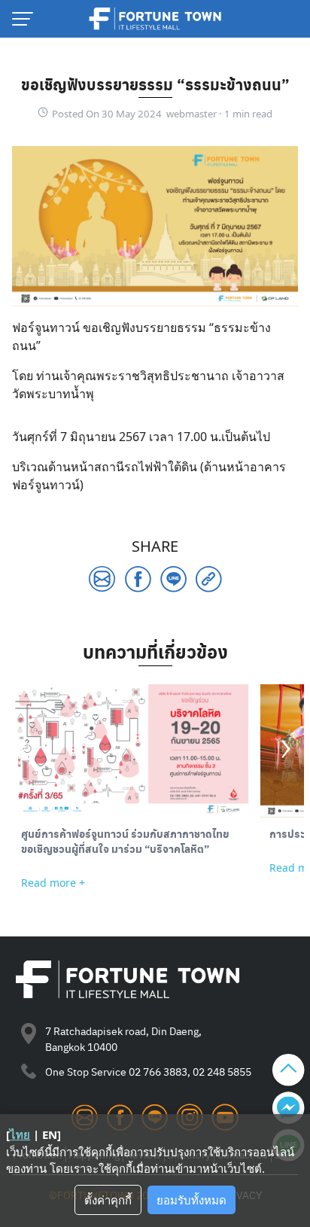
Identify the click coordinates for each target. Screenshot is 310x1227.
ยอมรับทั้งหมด (191, 1199)
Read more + (53, 882)
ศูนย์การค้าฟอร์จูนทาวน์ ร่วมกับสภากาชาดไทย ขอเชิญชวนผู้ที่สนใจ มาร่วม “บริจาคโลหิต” (125, 841)
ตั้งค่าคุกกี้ (108, 1199)
